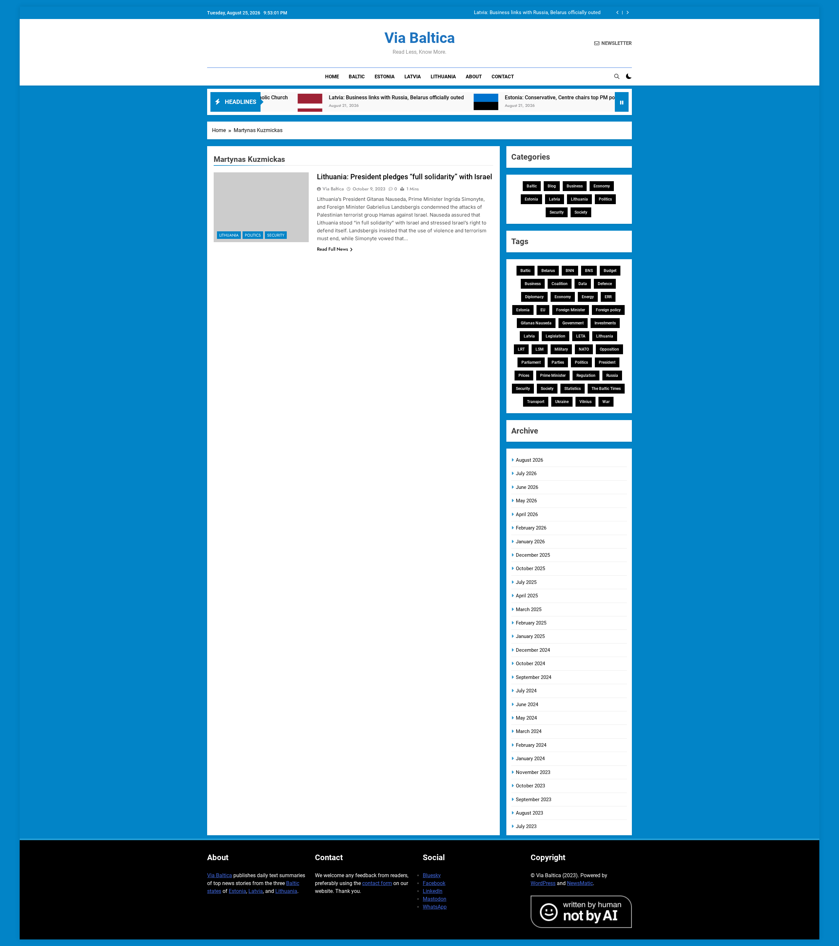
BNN (570, 270)
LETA (580, 336)
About (474, 77)
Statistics (572, 388)
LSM (540, 349)
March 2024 (528, 731)
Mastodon (434, 899)
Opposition (609, 349)
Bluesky (432, 875)
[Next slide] (627, 12)
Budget (610, 270)
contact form (377, 883)
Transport (535, 401)
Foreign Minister (570, 310)
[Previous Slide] (617, 12)
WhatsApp (435, 907)
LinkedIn (432, 891)
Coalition (560, 283)
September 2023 (533, 799)
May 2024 (526, 718)
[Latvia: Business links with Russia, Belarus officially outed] (271, 106)
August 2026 (529, 460)
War (606, 401)
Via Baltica (419, 38)
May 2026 (526, 501)
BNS (589, 270)
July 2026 (526, 473)
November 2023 (533, 772)
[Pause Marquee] (622, 102)
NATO (584, 349)
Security (275, 235)
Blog (552, 186)
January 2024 (530, 759)
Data (582, 283)
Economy (602, 186)
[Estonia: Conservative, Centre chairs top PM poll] (447, 106)
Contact (503, 77)
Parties (558, 362)
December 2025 (533, 555)
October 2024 (530, 663)
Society (581, 212)
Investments (605, 323)
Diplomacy (534, 297)
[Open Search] (616, 76)
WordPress (543, 883)
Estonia (385, 77)
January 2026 (530, 542)
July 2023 (526, 826)
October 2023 (530, 786)
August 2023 (529, 813)
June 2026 (527, 487)
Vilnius (585, 401)
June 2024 (527, 704)
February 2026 (531, 528)
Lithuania (443, 77)
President (607, 362)
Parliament (531, 362)
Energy (588, 297)
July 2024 (526, 691)
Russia (612, 375)
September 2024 (533, 677)
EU (542, 310)
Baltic (357, 77)
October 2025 (530, 568)
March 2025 (528, 609)
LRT (521, 349)
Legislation (555, 336)
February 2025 (531, 623)
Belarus (548, 270)
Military (561, 349)
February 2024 (531, 745)
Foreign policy (608, 310)
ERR (608, 297)
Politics (253, 235)
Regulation (585, 375)
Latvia (412, 77)
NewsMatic (580, 883)
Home (332, 77)
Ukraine (562, 401)
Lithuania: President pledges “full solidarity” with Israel (404, 177)
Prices (523, 375)
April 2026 (527, 514)
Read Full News (332, 249)
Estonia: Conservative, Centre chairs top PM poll (522, 97)
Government (573, 323)
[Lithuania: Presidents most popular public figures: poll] (600, 106)
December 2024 (533, 650)
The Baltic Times (606, 388)
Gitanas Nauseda (536, 323)
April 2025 (527, 596)
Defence (605, 283)
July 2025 (526, 582)
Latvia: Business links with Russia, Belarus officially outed (537, 12)
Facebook (434, 883)
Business (575, 186)
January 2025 (530, 636)
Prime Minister (553, 375)
